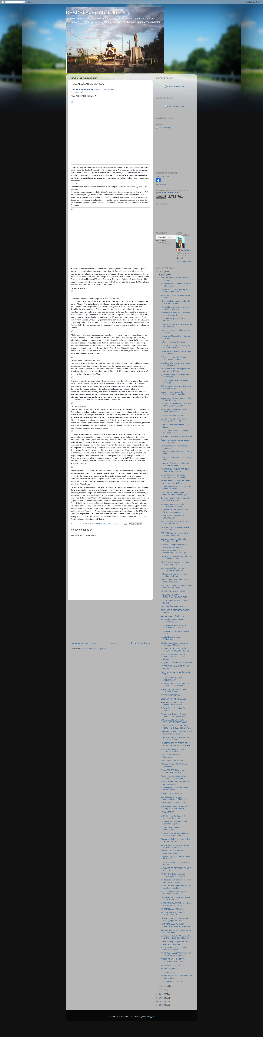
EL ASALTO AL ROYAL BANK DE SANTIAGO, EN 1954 (175, 470)
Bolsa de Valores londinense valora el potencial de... (176, 931)
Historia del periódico (170, 969)
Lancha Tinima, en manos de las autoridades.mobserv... (175, 846)
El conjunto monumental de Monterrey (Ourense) (173, 621)
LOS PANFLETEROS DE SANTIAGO (171, 829)
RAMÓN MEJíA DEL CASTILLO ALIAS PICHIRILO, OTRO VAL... (176, 727)
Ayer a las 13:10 (77, 92)
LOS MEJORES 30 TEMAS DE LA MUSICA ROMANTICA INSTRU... (176, 744)
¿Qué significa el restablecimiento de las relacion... (175, 789)
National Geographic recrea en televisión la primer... (174, 690)
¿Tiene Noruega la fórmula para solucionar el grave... (175, 308)
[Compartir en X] (135, 523)
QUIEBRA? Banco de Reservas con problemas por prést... (176, 733)
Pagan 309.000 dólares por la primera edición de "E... (174, 771)
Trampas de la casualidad (172, 793)
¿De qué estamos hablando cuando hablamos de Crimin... (176, 587)
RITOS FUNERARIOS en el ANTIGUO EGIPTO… (173, 914)
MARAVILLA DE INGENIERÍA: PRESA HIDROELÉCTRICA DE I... (176, 650)
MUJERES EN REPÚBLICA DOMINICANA (172, 517)
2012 (161, 1005)
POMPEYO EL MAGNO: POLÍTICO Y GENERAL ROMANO (176, 685)
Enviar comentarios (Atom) (94, 649)
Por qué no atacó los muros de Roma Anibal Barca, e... (174, 411)
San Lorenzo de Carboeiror (173, 616)
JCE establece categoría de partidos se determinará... (176, 387)
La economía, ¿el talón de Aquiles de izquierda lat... (175, 528)
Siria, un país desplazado (172, 415)
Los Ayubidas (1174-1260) (172, 982)
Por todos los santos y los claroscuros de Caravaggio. (174, 552)
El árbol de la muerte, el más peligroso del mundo (173, 358)
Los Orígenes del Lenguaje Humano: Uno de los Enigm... (174, 493)
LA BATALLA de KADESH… (172, 909)
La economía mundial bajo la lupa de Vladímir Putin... (175, 370)
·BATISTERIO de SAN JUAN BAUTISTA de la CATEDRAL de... (176, 925)
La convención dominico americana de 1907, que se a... (176, 898)
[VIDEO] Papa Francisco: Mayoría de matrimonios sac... (175, 534)
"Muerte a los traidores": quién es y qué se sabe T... (176, 352)
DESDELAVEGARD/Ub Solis (97, 12)
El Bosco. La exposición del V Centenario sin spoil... (173, 546)
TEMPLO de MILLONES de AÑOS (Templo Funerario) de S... (175, 807)
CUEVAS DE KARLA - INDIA (173, 591)
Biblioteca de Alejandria (82, 89)
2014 (161, 998)
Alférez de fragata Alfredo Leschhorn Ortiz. (172, 852)
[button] (85, 92)
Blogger (150, 1016)
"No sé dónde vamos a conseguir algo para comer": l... (175, 431)
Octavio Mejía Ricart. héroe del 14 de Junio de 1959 (175, 840)
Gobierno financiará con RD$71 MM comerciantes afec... (176, 557)
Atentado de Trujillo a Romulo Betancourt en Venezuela (173, 715)
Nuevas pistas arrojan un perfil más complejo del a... (176, 783)
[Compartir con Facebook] (138, 523)
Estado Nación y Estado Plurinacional (171, 638)
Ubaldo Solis (185, 250)
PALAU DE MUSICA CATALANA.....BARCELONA (174, 596)
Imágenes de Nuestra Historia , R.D (176, 436)
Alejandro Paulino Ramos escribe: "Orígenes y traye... (175, 511)
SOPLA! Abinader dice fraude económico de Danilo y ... (173, 626)
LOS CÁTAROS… (168, 812)
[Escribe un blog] (133, 523)
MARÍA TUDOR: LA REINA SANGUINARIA (172, 679)
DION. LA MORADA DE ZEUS (173, 699)
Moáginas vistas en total (170, 193)
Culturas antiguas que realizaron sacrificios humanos (175, 943)
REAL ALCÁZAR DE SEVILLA (173, 607)
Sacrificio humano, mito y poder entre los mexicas (174, 948)
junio (163, 275)
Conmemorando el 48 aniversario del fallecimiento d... (175, 738)
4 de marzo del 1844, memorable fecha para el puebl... (175, 499)
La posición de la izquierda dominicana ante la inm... (173, 505)
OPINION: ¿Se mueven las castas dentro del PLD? (175, 563)
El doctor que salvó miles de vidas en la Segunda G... (175, 314)
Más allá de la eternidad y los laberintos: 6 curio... (173, 892)
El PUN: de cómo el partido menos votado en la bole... (176, 887)
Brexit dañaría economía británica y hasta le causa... (176, 364)
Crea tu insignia (161, 184)
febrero (164, 986)
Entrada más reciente (83, 643)
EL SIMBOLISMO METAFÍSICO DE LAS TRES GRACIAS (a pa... (176, 954)
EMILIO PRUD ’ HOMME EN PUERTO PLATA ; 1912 (173, 960)
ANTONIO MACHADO (170, 695)
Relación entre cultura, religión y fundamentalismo (175, 575)
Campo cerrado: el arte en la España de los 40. (173, 540)
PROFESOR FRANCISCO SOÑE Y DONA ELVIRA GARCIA (176, 405)
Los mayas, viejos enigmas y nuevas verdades (173, 750)
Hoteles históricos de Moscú (173, 342)
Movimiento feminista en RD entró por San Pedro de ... (175, 522)
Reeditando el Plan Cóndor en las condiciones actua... (175, 581)
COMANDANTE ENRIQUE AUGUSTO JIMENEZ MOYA (174, 721)
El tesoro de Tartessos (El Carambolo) (172, 756)
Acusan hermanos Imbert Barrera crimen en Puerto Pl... (175, 482)
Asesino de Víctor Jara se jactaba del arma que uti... (175, 441)
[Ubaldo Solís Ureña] (158, 182)
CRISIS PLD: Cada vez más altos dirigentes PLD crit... (175, 644)
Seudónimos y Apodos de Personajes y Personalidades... (175, 393)
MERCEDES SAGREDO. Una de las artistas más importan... (176, 904)
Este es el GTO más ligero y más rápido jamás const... (175, 290)
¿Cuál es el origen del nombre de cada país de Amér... (175, 302)
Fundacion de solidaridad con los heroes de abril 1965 (175, 834)
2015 (161, 994)
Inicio (113, 643)
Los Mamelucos (168, 972)
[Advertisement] (110, 620)
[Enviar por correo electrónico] (130, 523)
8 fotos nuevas (110, 89)
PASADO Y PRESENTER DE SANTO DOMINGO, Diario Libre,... (173, 657)
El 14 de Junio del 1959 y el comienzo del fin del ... (173, 817)
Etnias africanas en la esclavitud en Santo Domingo (176, 399)
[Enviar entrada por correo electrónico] (125, 523)
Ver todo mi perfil (183, 262)
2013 (161, 1001)
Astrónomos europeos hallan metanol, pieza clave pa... (173, 777)
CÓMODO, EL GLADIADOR (173, 803)
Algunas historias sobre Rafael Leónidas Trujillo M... (174, 823)
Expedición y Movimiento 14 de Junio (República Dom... (174, 919)
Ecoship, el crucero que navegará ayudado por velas (175, 346)
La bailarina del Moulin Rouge (174, 965)
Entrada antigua (140, 643)
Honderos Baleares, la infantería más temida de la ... (175, 464)
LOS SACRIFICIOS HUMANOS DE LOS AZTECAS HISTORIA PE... (176, 937)
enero (164, 990)
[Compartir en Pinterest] (140, 523)
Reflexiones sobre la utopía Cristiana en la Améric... (173, 703)
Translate (166, 243)
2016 (161, 271)
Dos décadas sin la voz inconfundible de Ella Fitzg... (174, 798)
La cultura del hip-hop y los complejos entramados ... (173, 569)
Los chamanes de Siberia (172, 761)
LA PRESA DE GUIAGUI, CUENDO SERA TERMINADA (176, 487)
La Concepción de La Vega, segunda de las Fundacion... (174, 476)
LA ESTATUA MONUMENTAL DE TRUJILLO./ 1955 (175, 667)
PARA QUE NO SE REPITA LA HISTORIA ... (174, 765)
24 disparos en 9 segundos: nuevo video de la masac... (176, 881)
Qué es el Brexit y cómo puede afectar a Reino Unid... (174, 420)
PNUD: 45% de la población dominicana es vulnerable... (174, 875)
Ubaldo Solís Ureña (162, 176)
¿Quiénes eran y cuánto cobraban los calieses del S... (176, 376)
